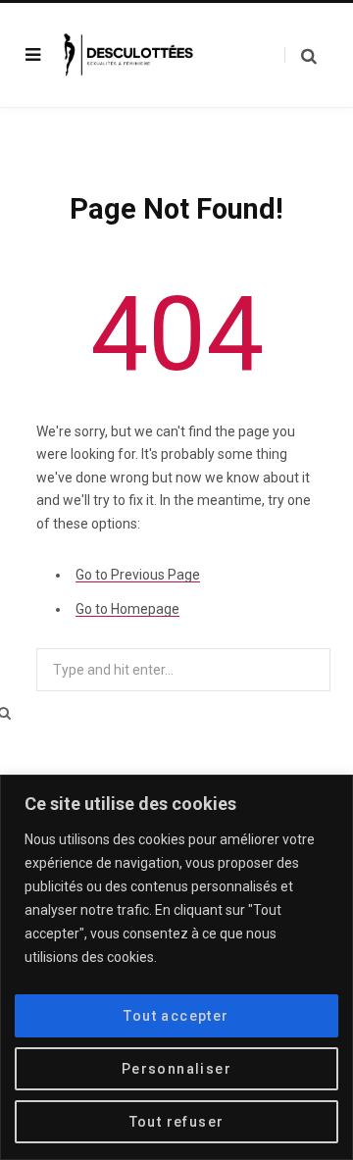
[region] (176, 967)
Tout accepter (176, 1016)
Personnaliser (176, 1069)
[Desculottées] (131, 54)
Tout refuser (177, 1122)
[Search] (300, 55)
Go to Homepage (127, 609)
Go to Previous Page (138, 574)
